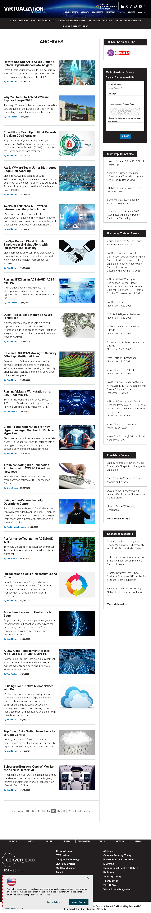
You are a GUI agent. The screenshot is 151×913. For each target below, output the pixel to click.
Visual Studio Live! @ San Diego (124, 241)
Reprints (102, 841)
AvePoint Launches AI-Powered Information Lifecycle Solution (25, 207)
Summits (131, 12)
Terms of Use (102, 906)
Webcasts (85, 12)
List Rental (120, 841)
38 (64, 811)
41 (79, 811)
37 (59, 811)
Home (67, 12)
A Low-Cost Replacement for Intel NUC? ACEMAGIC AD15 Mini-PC (27, 652)
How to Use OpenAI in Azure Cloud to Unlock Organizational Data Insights (29, 63)
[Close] (88, 878)
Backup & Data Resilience (75, 26)
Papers (75, 12)
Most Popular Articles (120, 154)
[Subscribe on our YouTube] (116, 55)
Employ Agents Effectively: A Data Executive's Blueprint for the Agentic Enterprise (126, 466)
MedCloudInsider (66, 868)
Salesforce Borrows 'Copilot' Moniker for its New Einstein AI (29, 768)
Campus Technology (68, 859)
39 (69, 811)
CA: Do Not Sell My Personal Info (126, 906)
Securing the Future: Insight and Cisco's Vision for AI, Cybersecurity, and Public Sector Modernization (126, 545)
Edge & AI (23, 21)
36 (53, 811)
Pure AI (60, 872)
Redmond (109, 872)
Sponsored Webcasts (120, 533)
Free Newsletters (84, 841)
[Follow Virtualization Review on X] (126, 6)
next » (86, 811)
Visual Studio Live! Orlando (121, 370)
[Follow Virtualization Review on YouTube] (140, 6)
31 (27, 811)
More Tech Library (117, 518)
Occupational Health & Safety (120, 868)
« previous (18, 811)
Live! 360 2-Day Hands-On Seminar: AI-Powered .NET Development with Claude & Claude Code (126, 386)
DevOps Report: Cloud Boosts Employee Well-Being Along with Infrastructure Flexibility (26, 245)
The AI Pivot (110, 885)
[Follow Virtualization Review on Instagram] (135, 6)
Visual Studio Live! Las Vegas (122, 424)
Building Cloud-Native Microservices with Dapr (29, 687)
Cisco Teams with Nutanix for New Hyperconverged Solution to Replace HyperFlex (29, 430)
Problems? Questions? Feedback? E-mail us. (86, 909)
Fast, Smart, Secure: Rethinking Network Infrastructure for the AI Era (125, 592)
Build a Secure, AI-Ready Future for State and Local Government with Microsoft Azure (126, 561)
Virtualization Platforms (128, 21)
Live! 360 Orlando (116, 302)
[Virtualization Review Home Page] (25, 10)
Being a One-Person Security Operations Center (23, 501)
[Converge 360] (18, 860)
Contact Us (13, 841)
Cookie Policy (43, 895)
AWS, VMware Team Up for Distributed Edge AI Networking (30, 169)
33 (38, 811)
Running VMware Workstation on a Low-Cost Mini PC (27, 393)
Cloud (13, 21)
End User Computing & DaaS (71, 21)
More (140, 12)
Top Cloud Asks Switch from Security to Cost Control (29, 733)
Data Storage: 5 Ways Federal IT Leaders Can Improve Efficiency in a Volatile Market (126, 494)
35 (48, 811)
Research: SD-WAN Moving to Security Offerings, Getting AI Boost (30, 354)
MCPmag (108, 863)
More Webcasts (116, 604)
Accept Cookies (79, 902)
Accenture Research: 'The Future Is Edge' (27, 613)
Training (121, 12)
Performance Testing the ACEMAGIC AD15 (29, 540)
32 (33, 811)
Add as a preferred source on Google (108, 6)
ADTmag (108, 851)
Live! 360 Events (65, 863)
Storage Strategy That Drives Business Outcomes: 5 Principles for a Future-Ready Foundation (126, 576)
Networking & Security (100, 21)
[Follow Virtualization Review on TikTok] (130, 6)
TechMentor (110, 880)
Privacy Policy (129, 104)
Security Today (112, 876)
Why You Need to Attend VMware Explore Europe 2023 (26, 98)
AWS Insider (63, 855)
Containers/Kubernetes (43, 21)
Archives (49, 841)
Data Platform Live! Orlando (122, 357)
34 (43, 811)
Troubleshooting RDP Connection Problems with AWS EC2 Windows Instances (27, 468)
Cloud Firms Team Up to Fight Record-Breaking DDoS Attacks (30, 134)
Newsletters (97, 12)
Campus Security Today (117, 855)
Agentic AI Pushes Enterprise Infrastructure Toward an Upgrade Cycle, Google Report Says (125, 176)
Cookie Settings (54, 902)
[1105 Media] (13, 871)
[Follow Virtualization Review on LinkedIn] (122, 6)
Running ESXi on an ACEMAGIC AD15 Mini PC (29, 281)
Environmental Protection (118, 859)
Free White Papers (118, 455)
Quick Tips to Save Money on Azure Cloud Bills (28, 316)
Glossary (137, 841)
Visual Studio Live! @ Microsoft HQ (126, 436)
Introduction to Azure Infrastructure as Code (30, 575)
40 (74, 811)
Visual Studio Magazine (117, 889)
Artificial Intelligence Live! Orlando (124, 314)
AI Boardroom (64, 851)
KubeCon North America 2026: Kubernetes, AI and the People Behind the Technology (123, 215)
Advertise (110, 12)
